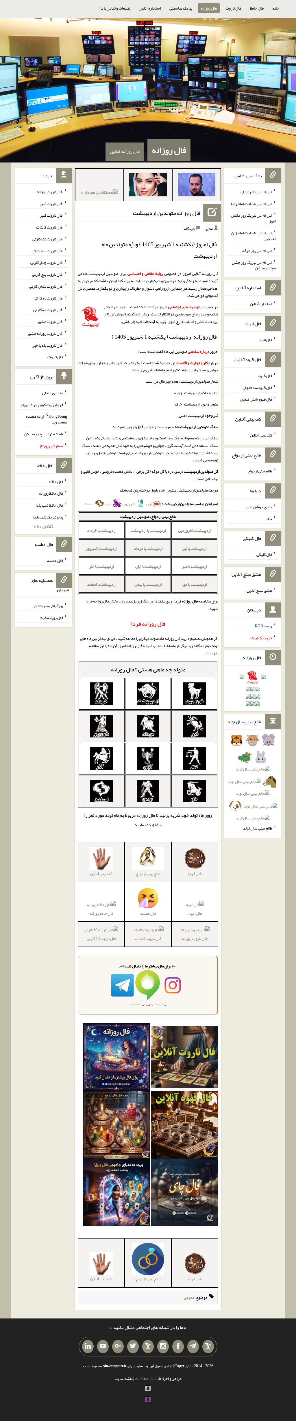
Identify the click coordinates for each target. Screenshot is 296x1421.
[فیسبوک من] (178, 1346)
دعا (269, 518)
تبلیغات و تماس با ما (115, 8)
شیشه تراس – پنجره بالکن (43, 434)
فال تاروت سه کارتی (47, 250)
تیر (149, 504)
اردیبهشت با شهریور (101, 548)
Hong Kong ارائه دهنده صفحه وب (46, 419)
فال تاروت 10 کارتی (101, 938)
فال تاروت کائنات (148, 938)
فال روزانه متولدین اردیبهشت (166, 213)
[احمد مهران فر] (196, 186)
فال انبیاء (195, 913)
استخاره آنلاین (150, 8)
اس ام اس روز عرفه (257, 250)
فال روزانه (209, 8)
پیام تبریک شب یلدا (48, 517)
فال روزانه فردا (51, 617)
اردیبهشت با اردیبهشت (148, 530)
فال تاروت (233, 8)
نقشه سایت (124, 1378)
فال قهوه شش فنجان (256, 399)
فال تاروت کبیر (51, 203)
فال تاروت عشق (50, 321)
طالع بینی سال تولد (257, 828)
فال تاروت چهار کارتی (46, 262)
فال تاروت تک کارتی (47, 239)
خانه (275, 8)
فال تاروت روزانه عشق (45, 333)
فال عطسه (55, 560)
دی (109, 504)
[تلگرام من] (193, 1346)
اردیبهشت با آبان (148, 566)
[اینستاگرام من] (163, 1346)
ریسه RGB (263, 626)
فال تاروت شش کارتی (46, 286)
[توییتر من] (133, 1346)
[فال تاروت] (185, 1058)
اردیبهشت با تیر (194, 548)
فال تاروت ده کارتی (48, 310)
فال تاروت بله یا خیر (47, 345)
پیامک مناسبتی (180, 8)
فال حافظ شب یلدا (49, 505)
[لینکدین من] (88, 1346)
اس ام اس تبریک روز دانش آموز (253, 218)
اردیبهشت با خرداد (101, 530)
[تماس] (148, 1346)
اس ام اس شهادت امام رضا (251, 203)
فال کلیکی (264, 554)
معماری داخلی (52, 393)
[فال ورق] (116, 1194)
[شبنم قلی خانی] (99, 193)
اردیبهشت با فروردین (194, 530)
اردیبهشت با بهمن (148, 584)
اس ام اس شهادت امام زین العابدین (253, 236)
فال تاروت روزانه (195, 938)
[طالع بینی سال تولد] (252, 781)
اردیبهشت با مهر (194, 566)
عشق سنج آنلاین (259, 590)
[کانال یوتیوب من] (103, 1346)
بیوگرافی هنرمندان (48, 606)
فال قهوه (265, 376)
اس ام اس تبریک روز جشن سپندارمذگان (254, 265)
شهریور (129, 504)
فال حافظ (257, 8)
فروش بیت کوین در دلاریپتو (42, 404)
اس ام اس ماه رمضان (256, 192)
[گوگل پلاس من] (118, 1346)
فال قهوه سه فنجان (257, 387)
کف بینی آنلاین (261, 435)
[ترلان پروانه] (148, 186)
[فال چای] (185, 1194)
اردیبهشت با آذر (101, 566)
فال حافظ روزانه (101, 913)
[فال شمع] (116, 1126)
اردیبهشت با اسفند (101, 584)
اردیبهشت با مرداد (148, 548)
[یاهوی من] (208, 1346)
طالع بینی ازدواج (259, 471)
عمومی (189, 1297)
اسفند (89, 504)
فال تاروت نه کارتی (48, 298)
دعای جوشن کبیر (259, 507)
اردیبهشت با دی (194, 584)
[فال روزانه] (116, 1058)
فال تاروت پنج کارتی (47, 274)
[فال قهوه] (185, 1126)
